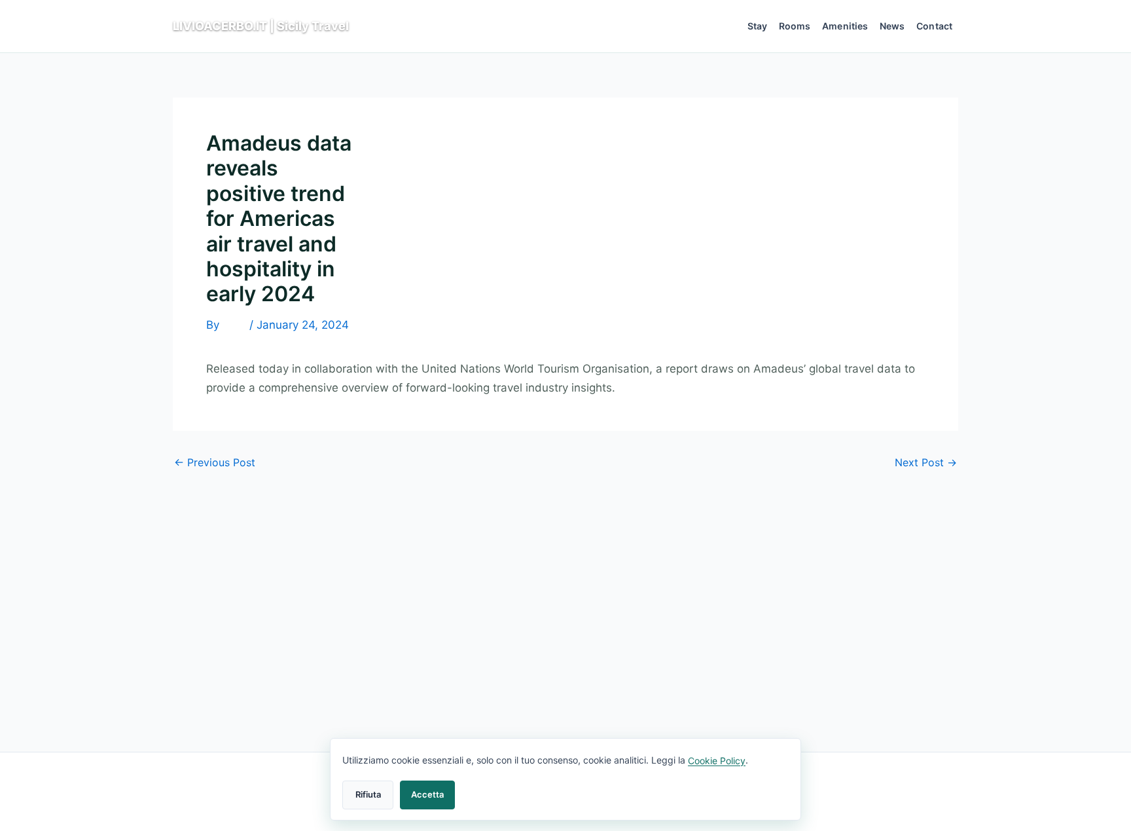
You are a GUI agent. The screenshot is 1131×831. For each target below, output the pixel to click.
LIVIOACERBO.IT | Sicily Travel (261, 26)
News (892, 25)
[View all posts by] (234, 325)
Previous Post (214, 462)
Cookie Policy (716, 760)
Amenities (845, 25)
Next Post (926, 462)
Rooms (795, 25)
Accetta (427, 794)
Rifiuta (368, 794)
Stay (757, 25)
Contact (934, 25)
